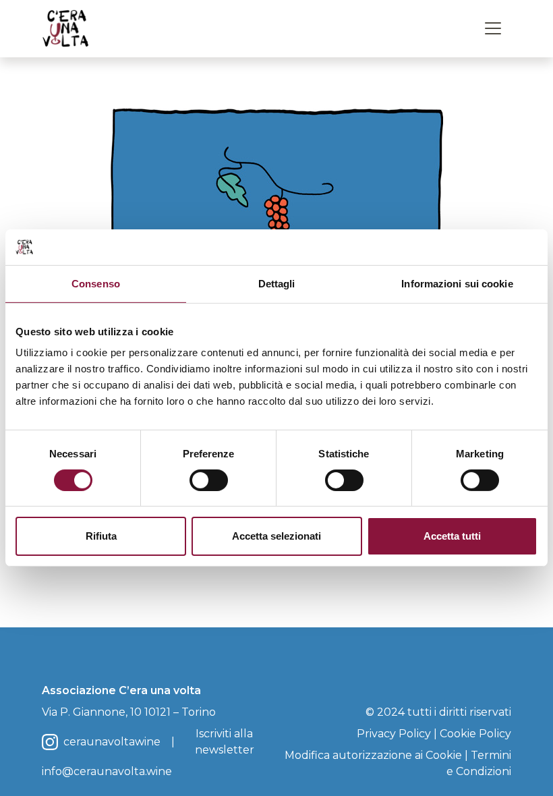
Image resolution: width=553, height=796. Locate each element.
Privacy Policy (394, 733)
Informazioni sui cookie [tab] (457, 283)
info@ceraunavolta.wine (107, 771)
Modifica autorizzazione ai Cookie (373, 755)
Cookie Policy (475, 733)
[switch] (209, 480)
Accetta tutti (452, 536)
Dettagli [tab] (276, 283)
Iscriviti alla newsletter (224, 741)
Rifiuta (101, 536)
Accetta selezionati (276, 536)
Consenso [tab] (95, 283)
